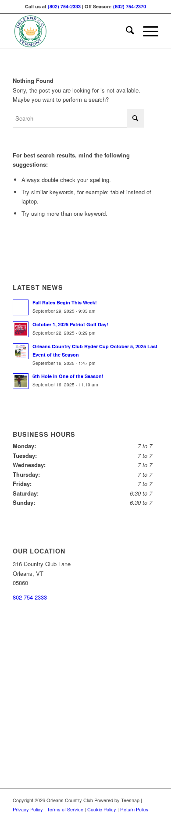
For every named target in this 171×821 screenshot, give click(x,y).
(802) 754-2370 (129, 6)
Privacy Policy (28, 809)
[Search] (125, 31)
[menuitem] (125, 31)
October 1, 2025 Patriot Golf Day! (70, 324)
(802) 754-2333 (64, 6)
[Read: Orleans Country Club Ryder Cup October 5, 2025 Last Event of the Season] (20, 351)
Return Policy (134, 809)
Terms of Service (65, 809)
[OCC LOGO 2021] (71, 31)
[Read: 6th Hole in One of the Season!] (20, 381)
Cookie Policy (101, 809)
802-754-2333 (30, 597)
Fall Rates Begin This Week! (64, 302)
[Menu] (146, 31)
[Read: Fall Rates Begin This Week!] (20, 307)
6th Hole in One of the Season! (67, 376)
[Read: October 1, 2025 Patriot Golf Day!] (20, 329)
